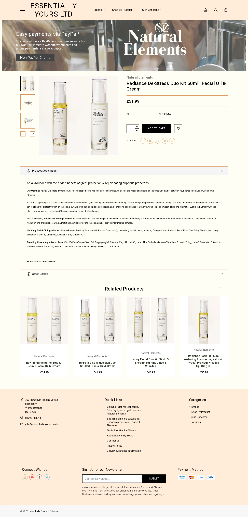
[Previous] (22, 133)
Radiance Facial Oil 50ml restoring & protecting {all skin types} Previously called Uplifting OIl (203, 361)
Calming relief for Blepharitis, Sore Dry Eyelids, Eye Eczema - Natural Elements (124, 410)
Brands (98, 9)
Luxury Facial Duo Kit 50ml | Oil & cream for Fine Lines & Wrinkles (150, 363)
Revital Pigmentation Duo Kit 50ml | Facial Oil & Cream (44, 364)
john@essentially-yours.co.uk (41, 424)
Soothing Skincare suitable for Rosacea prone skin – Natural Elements (123, 422)
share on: (132, 140)
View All (196, 422)
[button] (35, 57)
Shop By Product (122, 9)
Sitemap (54, 511)
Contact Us (113, 440)
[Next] (32, 133)
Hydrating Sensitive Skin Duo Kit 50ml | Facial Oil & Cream (97, 364)
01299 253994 (33, 418)
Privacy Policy (114, 445)
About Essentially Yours (120, 435)
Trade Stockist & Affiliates (121, 430)
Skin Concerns (150, 9)
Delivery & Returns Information (124, 450)
